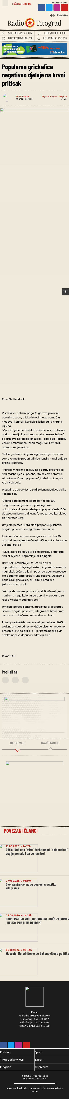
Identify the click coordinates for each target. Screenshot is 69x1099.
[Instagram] (56, 7)
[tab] (17, 743)
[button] (5, 3)
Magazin (45, 96)
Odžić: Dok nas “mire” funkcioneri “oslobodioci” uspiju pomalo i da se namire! (37, 852)
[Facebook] (41, 7)
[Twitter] (49, 7)
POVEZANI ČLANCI (21, 830)
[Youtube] (64, 7)
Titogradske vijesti (58, 96)
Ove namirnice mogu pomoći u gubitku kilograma (31, 886)
